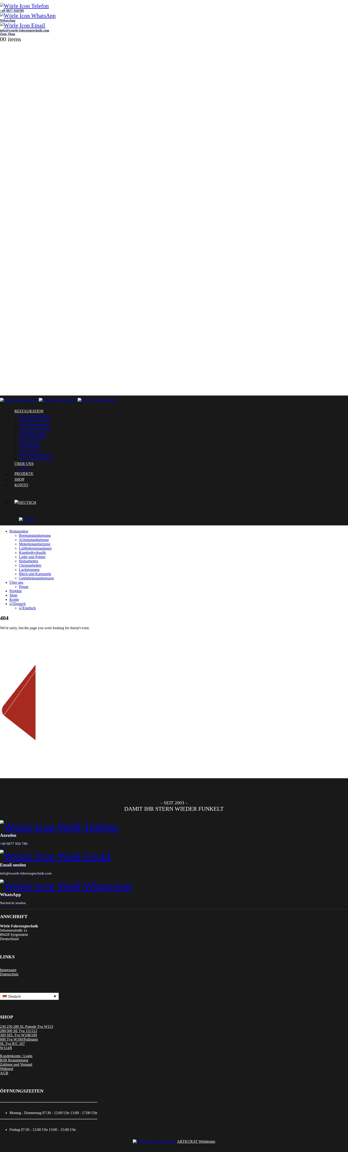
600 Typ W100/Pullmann (19, 1039)
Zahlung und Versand (16, 1064)
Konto (21, 485)
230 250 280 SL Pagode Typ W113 (26, 1027)
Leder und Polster (32, 437)
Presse (23, 587)
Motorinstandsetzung (34, 425)
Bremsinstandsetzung (35, 416)
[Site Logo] (58, 400)
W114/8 (6, 1048)
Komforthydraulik (32, 433)
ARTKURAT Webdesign (196, 1141)
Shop (13, 595)
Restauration (29, 411)
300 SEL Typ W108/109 (18, 1035)
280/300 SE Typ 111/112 (18, 1031)
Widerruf (6, 1069)
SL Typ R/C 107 (12, 1044)
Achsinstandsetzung (34, 420)
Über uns (16, 582)
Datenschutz (9, 974)
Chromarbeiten (30, 446)
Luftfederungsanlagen (35, 429)
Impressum (8, 970)
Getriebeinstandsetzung (36, 578)
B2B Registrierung (14, 1060)
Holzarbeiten (28, 442)
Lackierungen (29, 570)
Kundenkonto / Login (16, 1056)
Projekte (15, 591)
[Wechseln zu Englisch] (67, 519)
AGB (4, 1073)
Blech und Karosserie (35, 574)
